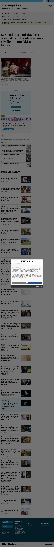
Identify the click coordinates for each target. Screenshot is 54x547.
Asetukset (19, 283)
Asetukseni (35, 263)
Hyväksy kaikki (34, 283)
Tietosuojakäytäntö (39, 286)
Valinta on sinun (19, 263)
